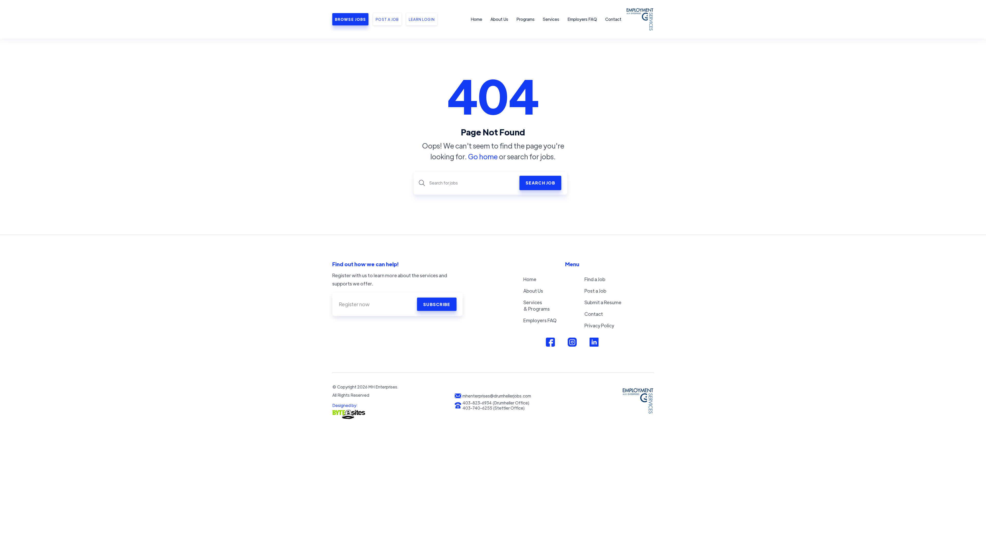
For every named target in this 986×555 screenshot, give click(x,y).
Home (476, 19)
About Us (499, 19)
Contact (613, 19)
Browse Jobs (350, 19)
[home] (639, 19)
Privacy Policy (599, 325)
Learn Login (422, 19)
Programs (525, 19)
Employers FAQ (582, 19)
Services (551, 19)
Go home (483, 156)
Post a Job (595, 291)
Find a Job (594, 279)
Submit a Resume (602, 302)
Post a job (387, 19)
